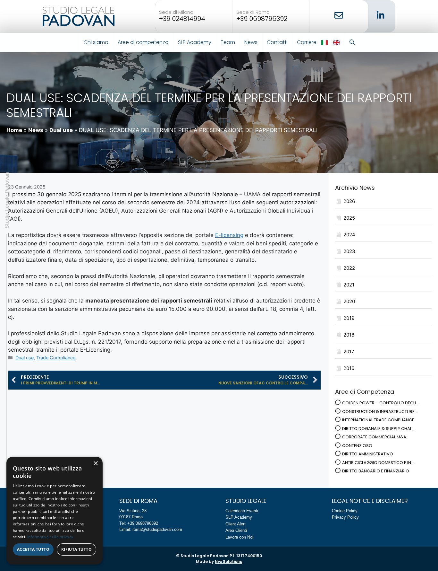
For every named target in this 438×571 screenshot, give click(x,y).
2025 (349, 218)
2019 (348, 318)
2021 (348, 285)
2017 (348, 351)
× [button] (95, 463)
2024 (349, 235)
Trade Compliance (55, 357)
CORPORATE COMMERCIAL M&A (374, 437)
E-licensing (229, 235)
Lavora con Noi (239, 537)
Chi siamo (96, 42)
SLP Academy (194, 42)
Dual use (61, 130)
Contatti (277, 42)
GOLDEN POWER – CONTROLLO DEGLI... (380, 403)
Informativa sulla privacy (50, 537)
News (250, 42)
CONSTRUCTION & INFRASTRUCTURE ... (380, 411)
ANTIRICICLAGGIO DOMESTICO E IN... (378, 463)
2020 (349, 301)
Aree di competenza (143, 42)
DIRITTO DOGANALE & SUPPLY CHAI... (378, 429)
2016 (348, 368)
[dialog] (54, 511)
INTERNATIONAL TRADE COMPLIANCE (378, 420)
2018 (348, 335)
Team (228, 42)
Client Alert (235, 524)
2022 (349, 268)
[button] (352, 42)
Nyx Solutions (228, 561)
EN (337, 42)
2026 (349, 201)
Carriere (306, 42)
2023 (349, 251)
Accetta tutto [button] (33, 549)
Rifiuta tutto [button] (76, 549)
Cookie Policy (345, 510)
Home (14, 130)
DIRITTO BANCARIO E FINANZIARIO (375, 471)
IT (325, 42)
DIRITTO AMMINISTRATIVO (367, 454)
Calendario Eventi (241, 510)
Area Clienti (236, 530)
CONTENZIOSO (357, 446)
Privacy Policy (345, 517)
